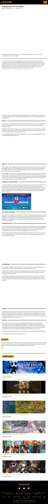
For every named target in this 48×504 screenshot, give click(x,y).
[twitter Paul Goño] (2, 347)
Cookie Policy (26, 498)
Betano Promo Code (9, 493)
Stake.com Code (28, 493)
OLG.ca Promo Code (19, 493)
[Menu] (45, 2)
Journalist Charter (16, 496)
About (9, 496)
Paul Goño (22, 8)
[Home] (6, 2)
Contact (4, 496)
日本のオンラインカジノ (38, 493)
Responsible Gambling (36, 496)
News (3, 492)
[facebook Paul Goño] (2, 350)
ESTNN (25, 333)
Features (14, 8)
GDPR (44, 496)
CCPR (20, 498)
